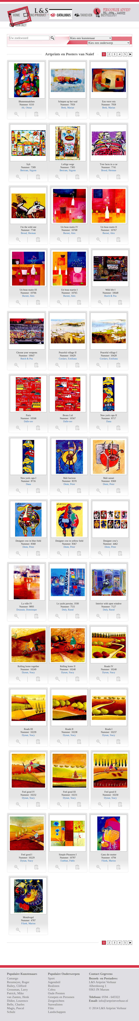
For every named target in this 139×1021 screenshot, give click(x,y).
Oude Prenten (56, 993)
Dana (108, 421)
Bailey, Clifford (16, 986)
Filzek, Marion (109, 860)
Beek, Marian (67, 107)
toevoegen (36, 114)
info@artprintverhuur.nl (113, 1000)
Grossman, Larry (17, 989)
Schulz (11, 1012)
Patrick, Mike (15, 993)
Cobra (51, 989)
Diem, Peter (69, 484)
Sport (51, 978)
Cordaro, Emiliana (68, 358)
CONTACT (18, 24)
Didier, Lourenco (17, 1000)
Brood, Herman (108, 170)
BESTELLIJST (106, 14)
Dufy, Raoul (68, 609)
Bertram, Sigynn (28, 170)
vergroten (16, 114)
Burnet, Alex (69, 233)
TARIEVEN (83, 14)
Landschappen (57, 1012)
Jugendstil (54, 982)
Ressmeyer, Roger (18, 982)
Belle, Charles (15, 1004)
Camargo (12, 978)
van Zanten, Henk (18, 997)
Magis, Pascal (15, 1008)
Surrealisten (55, 1004)
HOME (14, 14)
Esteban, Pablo (68, 860)
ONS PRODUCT (35, 14)
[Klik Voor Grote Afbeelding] (26, 80)
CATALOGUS (60, 14)
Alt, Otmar (26, 107)
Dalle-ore (28, 421)
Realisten (53, 986)
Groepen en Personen (61, 997)
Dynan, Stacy (28, 672)
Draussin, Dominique (26, 609)
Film (51, 1008)
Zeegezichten (56, 1000)
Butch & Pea (110, 296)
